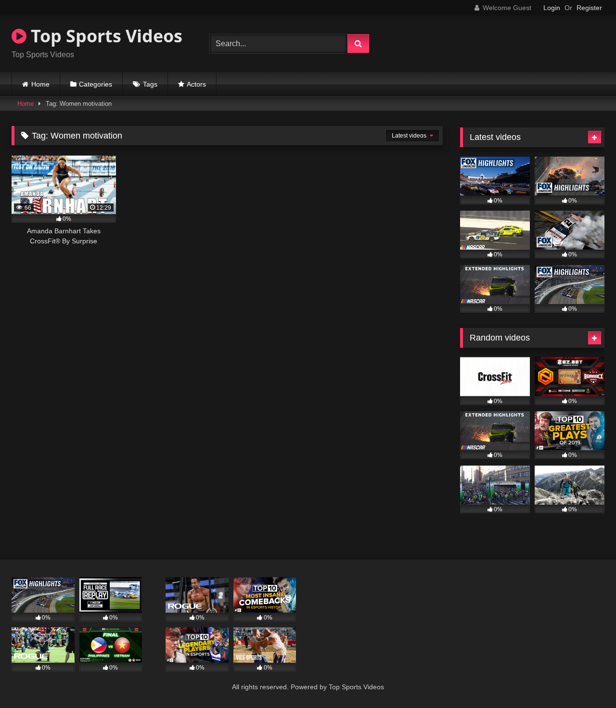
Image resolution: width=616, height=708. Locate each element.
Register (589, 8)
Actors (196, 84)
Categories (95, 84)
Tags (150, 84)
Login (551, 8)
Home (40, 84)
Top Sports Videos (104, 36)
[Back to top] (586, 679)
